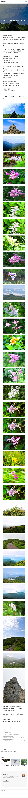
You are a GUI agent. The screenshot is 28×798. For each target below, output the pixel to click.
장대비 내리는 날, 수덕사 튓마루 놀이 (10, 734)
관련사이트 (3, 790)
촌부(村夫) (3, 1)
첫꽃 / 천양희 (5, 740)
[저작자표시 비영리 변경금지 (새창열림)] (18, 727)
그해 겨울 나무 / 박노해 (7, 739)
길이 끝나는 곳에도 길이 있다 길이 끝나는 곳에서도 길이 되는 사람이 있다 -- (11, 777)
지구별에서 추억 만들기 (5, 795)
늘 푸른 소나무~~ (4, 793)
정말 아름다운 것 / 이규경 (8, 736)
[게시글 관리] (9, 728)
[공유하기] (7, 728)
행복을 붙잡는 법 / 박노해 (8, 737)
